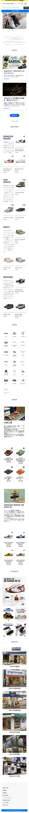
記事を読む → (7, 78)
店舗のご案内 (5, 788)
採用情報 (4, 793)
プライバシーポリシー (7, 797)
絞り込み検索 (15, 11)
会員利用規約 (5, 795)
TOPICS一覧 (14, 121)
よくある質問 (5, 802)
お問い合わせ (5, 805)
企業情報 (4, 790)
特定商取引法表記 (6, 800)
